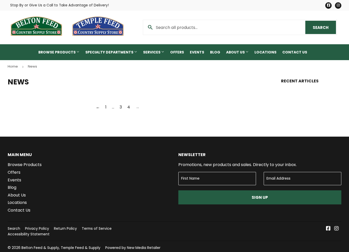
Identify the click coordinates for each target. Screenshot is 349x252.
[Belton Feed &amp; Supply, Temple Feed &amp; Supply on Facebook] (328, 229)
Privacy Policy (37, 228)
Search (324, 27)
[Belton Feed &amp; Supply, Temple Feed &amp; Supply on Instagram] (336, 229)
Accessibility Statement (29, 234)
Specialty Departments (109, 52)
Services (152, 52)
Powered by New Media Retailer (132, 247)
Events (197, 52)
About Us (236, 52)
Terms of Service (97, 228)
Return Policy (65, 228)
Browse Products (57, 52)
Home (13, 66)
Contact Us (294, 52)
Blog (215, 52)
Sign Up (260, 197)
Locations (265, 52)
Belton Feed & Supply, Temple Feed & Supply (60, 247)
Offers (177, 52)
